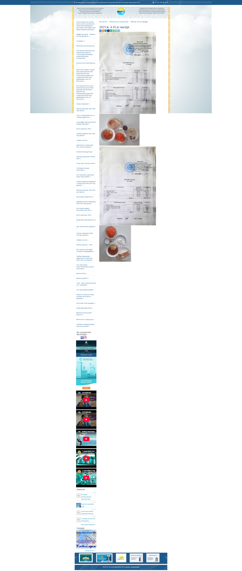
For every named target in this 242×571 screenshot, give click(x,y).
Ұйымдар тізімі (86, 355)
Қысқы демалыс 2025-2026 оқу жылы (85, 109)
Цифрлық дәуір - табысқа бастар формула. (85, 35)
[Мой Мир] (106, 31)
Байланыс (132, 2)
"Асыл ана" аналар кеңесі (85, 163)
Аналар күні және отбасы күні (85, 157)
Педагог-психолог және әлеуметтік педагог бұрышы (85, 296)
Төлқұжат (80, 41)
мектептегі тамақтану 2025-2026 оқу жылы (84, 146)
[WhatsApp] (113, 31)
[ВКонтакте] (100, 31)
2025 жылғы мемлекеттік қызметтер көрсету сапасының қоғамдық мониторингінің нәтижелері (85, 54)
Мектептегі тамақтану (85, 319)
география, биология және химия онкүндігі (86, 123)
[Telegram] (119, 31)
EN (161, 2)
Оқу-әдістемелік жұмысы (85, 226)
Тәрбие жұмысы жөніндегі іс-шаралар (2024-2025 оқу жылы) (86, 183)
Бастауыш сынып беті (84, 197)
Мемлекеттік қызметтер (109, 2)
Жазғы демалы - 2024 (84, 245)
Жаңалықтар (81, 2)
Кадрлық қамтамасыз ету (86, 220)
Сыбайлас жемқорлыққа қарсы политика (85, 325)
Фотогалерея (123, 2)
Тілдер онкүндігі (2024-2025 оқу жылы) (84, 234)
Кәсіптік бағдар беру (84, 152)
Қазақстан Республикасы (85, 63)
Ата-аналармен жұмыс (85, 290)
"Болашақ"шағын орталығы (82, 169)
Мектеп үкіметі (82, 278)
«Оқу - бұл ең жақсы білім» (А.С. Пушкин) (86, 284)
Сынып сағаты (81, 140)
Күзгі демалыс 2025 (83, 129)
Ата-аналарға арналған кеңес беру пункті (85, 176)
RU (158, 2)
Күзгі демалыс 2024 (83, 215)
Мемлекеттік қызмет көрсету (84, 314)
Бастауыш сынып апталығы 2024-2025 (83, 209)
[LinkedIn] (111, 31)
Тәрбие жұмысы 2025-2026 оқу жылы (85, 134)
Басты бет (103, 22)
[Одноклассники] (103, 31)
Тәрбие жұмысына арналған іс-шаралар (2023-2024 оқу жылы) (84, 258)
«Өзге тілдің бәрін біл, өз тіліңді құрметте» (85, 116)
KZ (156, 2)
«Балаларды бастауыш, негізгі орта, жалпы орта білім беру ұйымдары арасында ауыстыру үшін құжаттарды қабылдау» (85, 25)
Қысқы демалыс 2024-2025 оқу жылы (85, 191)
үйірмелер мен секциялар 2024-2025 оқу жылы (86, 202)
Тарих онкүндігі (82, 104)
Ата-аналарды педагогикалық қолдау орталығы (85, 267)
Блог (138, 2)
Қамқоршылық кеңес (84, 308)
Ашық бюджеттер (93, 2)
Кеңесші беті (81, 273)
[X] (108, 31)
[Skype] (116, 31)
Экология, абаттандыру (85, 303)
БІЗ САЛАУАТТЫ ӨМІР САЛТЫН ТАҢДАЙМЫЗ (84, 250)
